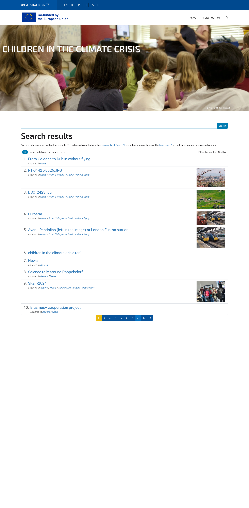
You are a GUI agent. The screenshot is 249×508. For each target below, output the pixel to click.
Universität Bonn (33, 4)
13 (144, 317)
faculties (164, 145)
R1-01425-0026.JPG (45, 170)
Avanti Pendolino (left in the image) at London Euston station (78, 230)
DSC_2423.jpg (40, 192)
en (65, 4)
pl (79, 4)
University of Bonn (111, 145)
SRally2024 (37, 283)
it (86, 4)
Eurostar (35, 214)
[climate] (45, 17)
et (99, 4)
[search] (225, 19)
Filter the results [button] (207, 152)
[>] (150, 318)
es (92, 4)
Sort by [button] (222, 152)
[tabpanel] (124, 68)
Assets (44, 265)
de (72, 4)
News (193, 17)
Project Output (211, 17)
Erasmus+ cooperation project (55, 307)
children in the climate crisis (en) (55, 253)
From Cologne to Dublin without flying (59, 159)
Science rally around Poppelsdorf (55, 272)
